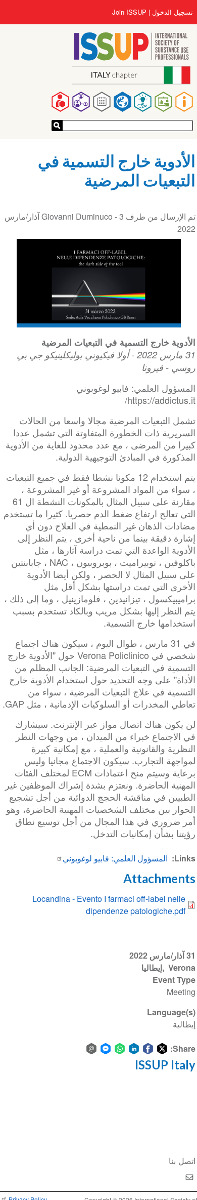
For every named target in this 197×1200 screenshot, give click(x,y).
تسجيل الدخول (172, 12)
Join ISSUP (129, 12)
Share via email (91, 1049)
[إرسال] (57, 125)
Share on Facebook (148, 1049)
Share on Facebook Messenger (106, 1049)
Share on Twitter (162, 1049)
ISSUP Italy (165, 1064)
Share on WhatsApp (120, 1049)
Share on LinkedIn (134, 1049)
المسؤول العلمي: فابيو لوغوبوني (115, 858)
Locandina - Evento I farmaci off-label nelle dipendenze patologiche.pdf (108, 905)
